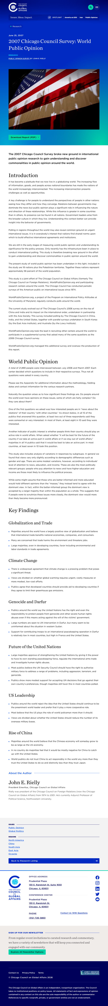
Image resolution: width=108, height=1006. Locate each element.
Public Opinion (16, 828)
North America (16, 840)
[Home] (11, 26)
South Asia (14, 847)
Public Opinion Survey (19, 59)
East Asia (13, 850)
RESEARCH (13, 55)
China (11, 843)
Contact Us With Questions (74, 913)
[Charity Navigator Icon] (90, 972)
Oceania (13, 854)
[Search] (90, 7)
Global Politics (16, 831)
